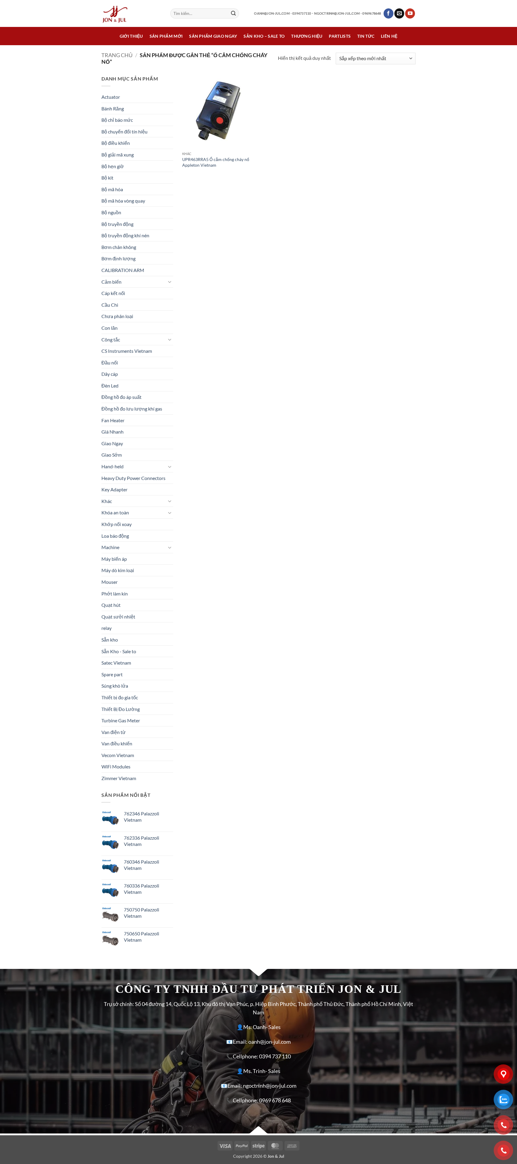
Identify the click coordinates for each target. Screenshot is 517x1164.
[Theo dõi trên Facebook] (388, 13)
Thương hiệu (306, 36)
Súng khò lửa (114, 686)
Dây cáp (109, 374)
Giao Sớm (111, 455)
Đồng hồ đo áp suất (121, 397)
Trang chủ (117, 55)
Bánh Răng (112, 108)
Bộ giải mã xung (117, 154)
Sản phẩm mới (166, 36)
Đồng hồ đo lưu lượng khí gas (131, 408)
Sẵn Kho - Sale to (118, 651)
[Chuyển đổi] (169, 281)
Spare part (112, 674)
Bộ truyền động (117, 224)
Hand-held (112, 466)
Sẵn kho (109, 639)
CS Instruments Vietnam (126, 351)
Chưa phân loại (117, 316)
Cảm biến (111, 282)
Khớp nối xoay (116, 524)
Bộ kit (107, 177)
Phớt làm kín (114, 593)
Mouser (109, 582)
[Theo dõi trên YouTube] (410, 13)
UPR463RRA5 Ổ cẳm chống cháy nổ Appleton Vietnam (215, 162)
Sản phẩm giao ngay (213, 36)
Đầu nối (109, 362)
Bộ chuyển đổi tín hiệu (124, 131)
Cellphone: (245, 1056)
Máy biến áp (114, 559)
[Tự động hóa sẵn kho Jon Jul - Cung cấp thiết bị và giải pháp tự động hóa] (131, 13)
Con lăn (109, 328)
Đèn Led (109, 385)
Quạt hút (111, 605)
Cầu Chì (109, 305)
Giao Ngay (112, 443)
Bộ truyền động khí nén (125, 235)
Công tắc (110, 339)
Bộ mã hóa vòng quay (123, 200)
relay (106, 628)
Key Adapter (114, 489)
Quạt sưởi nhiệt (118, 616)
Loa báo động (115, 536)
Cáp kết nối (113, 293)
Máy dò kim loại (117, 570)
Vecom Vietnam (117, 755)
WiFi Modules (115, 766)
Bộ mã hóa (112, 189)
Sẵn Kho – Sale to (264, 36)
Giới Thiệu (131, 36)
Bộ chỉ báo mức (117, 120)
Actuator (110, 97)
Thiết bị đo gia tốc (119, 697)
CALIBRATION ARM (122, 270)
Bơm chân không (118, 247)
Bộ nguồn (111, 212)
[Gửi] (233, 13)
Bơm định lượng (118, 258)
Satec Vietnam (116, 662)
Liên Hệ (389, 36)
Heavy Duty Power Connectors (133, 478)
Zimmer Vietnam (118, 778)
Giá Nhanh (112, 431)
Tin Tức (365, 36)
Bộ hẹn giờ (112, 166)
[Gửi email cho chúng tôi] (399, 13)
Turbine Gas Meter (120, 720)
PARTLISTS (340, 36)
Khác (106, 501)
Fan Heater (112, 420)
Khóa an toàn (115, 512)
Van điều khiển (116, 743)
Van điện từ (113, 732)
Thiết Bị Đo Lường (120, 709)
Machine (110, 547)
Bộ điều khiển (115, 143)
